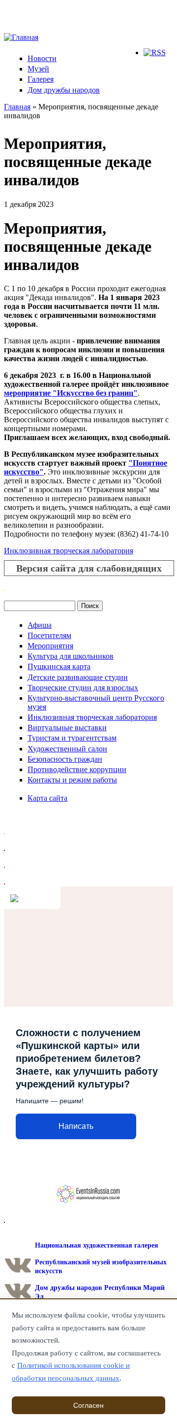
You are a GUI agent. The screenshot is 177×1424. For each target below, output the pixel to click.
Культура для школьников (71, 656)
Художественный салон (67, 749)
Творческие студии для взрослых (83, 687)
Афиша (40, 625)
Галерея (41, 79)
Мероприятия (50, 646)
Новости (42, 58)
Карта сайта (47, 798)
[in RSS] (155, 52)
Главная (17, 106)
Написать (76, 1126)
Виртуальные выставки (67, 727)
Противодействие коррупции (77, 769)
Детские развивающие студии (78, 677)
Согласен (88, 1405)
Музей (38, 69)
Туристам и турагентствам (72, 738)
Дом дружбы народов (64, 90)
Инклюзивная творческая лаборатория (68, 550)
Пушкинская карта (59, 666)
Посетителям (49, 635)
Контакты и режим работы (72, 780)
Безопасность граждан (65, 759)
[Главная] (21, 37)
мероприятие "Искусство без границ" (71, 393)
